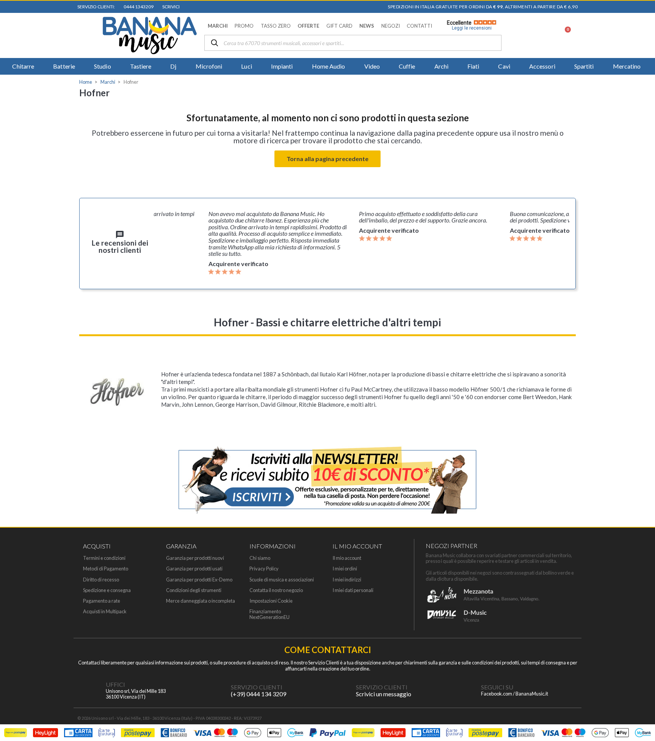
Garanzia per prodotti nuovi (195, 558)
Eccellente (469, 25)
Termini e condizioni (104, 558)
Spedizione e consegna (107, 590)
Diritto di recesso (101, 580)
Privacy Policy (264, 569)
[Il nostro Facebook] (465, 690)
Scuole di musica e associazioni (281, 580)
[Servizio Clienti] (215, 690)
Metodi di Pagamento (105, 569)
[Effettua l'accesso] (545, 35)
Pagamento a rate (101, 601)
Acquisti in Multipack (105, 611)
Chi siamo (259, 558)
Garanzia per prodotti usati (194, 569)
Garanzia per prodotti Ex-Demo (199, 580)
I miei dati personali (352, 590)
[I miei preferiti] (525, 35)
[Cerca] (214, 43)
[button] (218, 25)
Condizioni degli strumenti (193, 590)
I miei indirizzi (346, 580)
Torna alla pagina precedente (327, 158)
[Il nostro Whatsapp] (340, 690)
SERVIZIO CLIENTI (256, 687)
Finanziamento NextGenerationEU (269, 614)
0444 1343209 (138, 6)
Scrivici (170, 6)
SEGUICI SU (497, 687)
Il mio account (346, 558)
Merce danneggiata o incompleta (200, 601)
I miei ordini (344, 569)
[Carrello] (563, 35)
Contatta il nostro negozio (276, 590)
